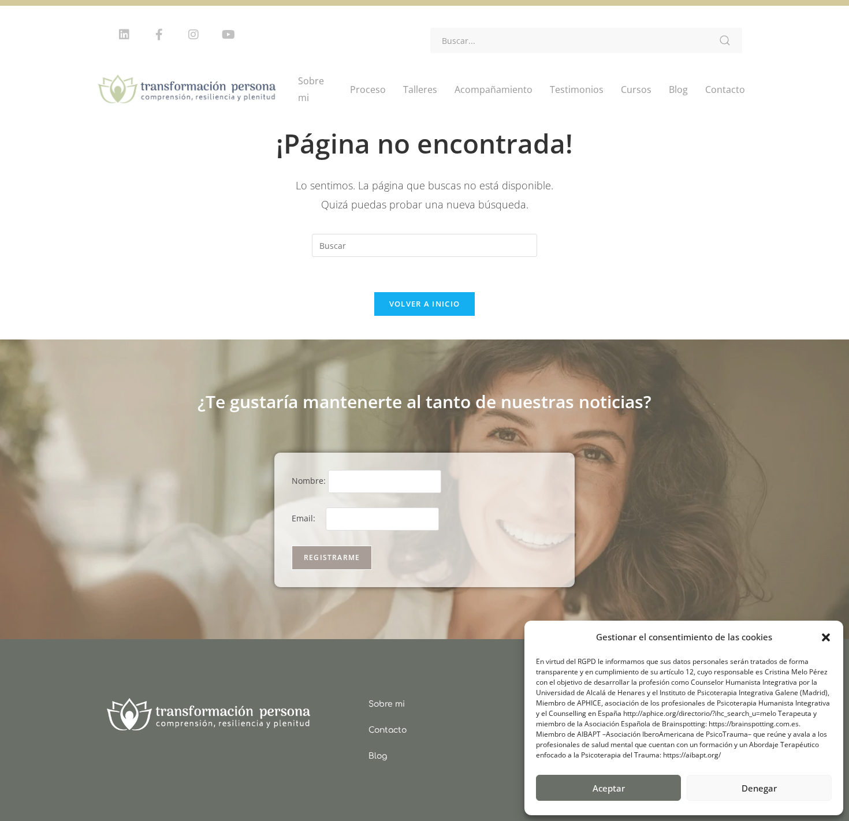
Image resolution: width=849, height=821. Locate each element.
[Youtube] (228, 34)
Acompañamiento (494, 89)
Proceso (368, 89)
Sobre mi (311, 89)
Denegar (759, 788)
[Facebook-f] (159, 34)
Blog (678, 89)
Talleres (420, 89)
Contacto (725, 89)
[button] (826, 637)
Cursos (636, 89)
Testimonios (577, 89)
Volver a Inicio (424, 303)
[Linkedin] (124, 34)
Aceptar (609, 788)
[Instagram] (193, 34)
